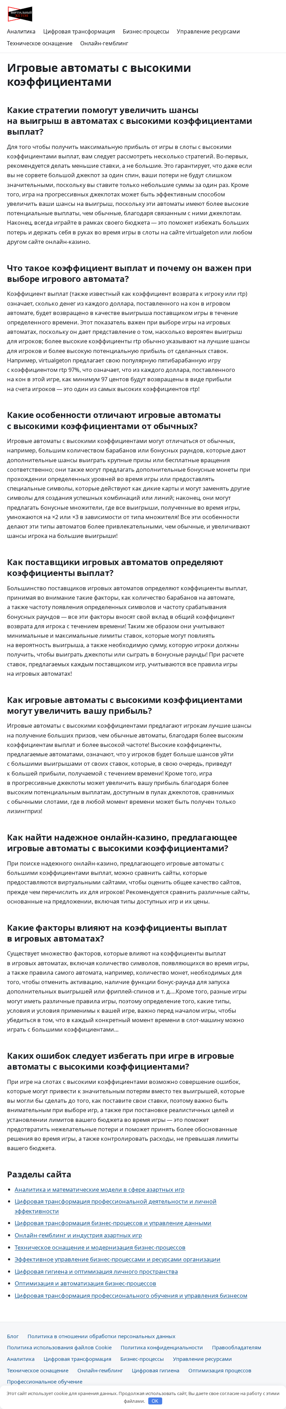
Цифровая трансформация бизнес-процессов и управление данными (113, 1223)
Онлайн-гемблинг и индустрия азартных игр (78, 1235)
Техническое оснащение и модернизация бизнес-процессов (100, 1247)
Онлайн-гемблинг (104, 43)
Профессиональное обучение (44, 1381)
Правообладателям (236, 1347)
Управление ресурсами (208, 31)
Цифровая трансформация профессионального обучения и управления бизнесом (131, 1295)
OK (155, 1401)
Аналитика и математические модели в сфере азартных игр (100, 1189)
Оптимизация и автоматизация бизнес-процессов (85, 1283)
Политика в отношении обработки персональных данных (101, 1336)
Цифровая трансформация (79, 31)
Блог (12, 1336)
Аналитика (21, 31)
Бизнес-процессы (146, 31)
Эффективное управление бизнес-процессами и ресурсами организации (117, 1259)
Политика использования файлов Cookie (59, 1347)
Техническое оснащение (40, 43)
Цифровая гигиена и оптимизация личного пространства (96, 1271)
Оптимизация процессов (219, 1370)
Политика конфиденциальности (162, 1347)
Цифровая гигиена (155, 1370)
